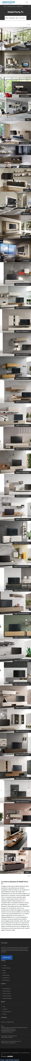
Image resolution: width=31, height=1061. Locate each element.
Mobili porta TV (6, 977)
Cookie (7, 1060)
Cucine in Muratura (7, 995)
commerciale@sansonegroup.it (8, 1029)
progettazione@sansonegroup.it (8, 1030)
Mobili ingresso (6, 980)
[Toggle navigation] (27, 2)
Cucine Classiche (7, 991)
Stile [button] (17, 18)
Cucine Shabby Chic (7, 998)
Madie (4, 970)
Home (5, 6)
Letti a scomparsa (7, 1011)
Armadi (4, 1014)
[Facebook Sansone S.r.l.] (1, 1054)
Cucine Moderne (6, 988)
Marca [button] (7, 18)
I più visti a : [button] (22, 18)
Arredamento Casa (11, 6)
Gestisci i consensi (14, 1060)
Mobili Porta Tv (20, 6)
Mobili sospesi (6, 975)
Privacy (2, 1060)
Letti (4, 1006)
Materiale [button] (12, 18)
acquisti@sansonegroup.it (7, 1031)
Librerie (4, 965)
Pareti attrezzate (7, 968)
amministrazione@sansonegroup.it (20, 1027)
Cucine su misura (7, 993)
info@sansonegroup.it (6, 1027)
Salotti (4, 972)
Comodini (5, 1009)
